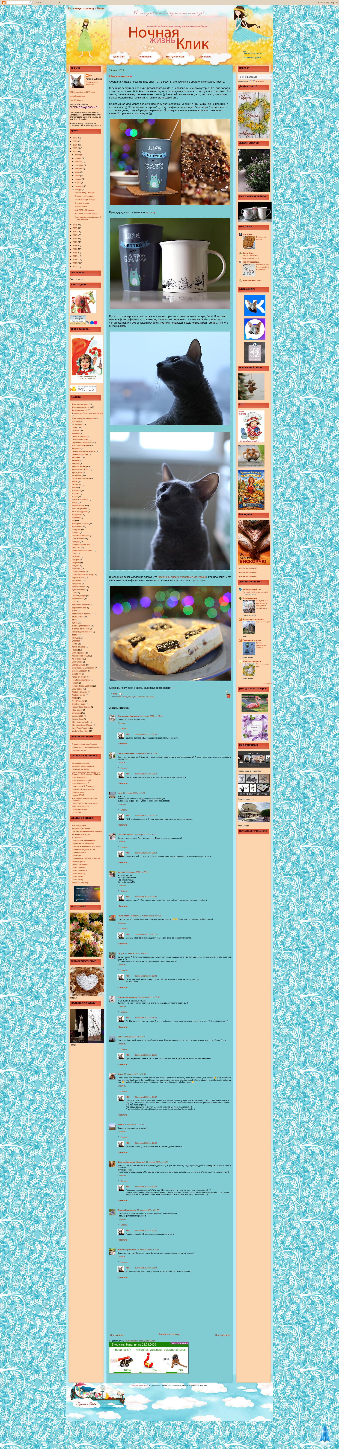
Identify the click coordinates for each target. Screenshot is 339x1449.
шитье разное (78, 653)
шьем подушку (78, 873)
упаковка (76, 641)
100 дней (76, 421)
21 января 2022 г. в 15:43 (146, 1143)
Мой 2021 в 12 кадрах (84, 210)
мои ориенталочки (80, 523)
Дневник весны (79, 466)
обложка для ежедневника (83, 840)
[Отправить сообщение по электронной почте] (120, 694)
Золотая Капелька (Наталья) (131, 1162)
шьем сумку (77, 879)
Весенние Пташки (80, 439)
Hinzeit (75, 683)
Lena (120, 793)
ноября (78, 158)
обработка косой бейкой (83, 843)
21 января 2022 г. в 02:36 (150, 916)
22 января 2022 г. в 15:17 (157, 1162)
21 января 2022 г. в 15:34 (146, 1018)
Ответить (122, 723)
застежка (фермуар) (81, 834)
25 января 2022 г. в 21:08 (146, 1268)
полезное (76, 569)
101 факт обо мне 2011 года (82, 92)
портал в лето (78, 578)
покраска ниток (79, 750)
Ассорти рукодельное (253, 619)
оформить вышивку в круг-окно (86, 846)
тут (148, 212)
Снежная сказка (82, 203)
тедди (74, 635)
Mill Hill (75, 698)
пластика (76, 557)
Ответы (124, 729)
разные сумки (78, 861)
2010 (75, 263)
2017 (75, 239)
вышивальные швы (81, 763)
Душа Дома (77, 472)
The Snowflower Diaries (82, 725)
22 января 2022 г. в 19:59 (146, 1187)
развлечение (78, 599)
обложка (75, 533)
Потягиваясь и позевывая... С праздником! (88, 218)
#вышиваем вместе (81, 407)
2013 (75, 253)
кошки (75, 496)
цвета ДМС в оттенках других (85, 803)
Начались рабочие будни (86, 214)
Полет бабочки (78, 572)
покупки (75, 566)
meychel (121, 872)
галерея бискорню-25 (247, 572)
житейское (76, 475)
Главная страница (169, 1334)
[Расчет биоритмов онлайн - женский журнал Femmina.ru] (149, 1373)
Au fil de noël (77, 659)
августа (78, 169)
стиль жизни (77, 617)
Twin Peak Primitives (81, 728)
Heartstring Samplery (81, 680)
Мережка (76, 517)
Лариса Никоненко (127, 1210)
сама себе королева (81, 605)
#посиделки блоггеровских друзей (87, 413)
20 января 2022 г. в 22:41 (137, 872)
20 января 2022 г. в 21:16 (146, 753)
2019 (75, 232)
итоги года (76, 484)
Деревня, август (263, 622)
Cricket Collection (79, 671)
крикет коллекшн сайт (82, 780)
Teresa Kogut (78, 719)
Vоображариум (250, 598)
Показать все (267, 683)
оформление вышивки (82, 551)
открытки (76, 548)
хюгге (74, 644)
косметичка (77, 837)
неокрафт (76, 530)
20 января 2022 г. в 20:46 (151, 716)
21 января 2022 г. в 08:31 (149, 997)
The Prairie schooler (80, 722)
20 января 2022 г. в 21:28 (145, 835)
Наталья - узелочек (127, 1249)
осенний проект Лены (81, 545)
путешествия (78, 590)
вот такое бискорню (81, 445)
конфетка (76, 490)
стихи (74, 620)
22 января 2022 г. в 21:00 (148, 1210)
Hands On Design (79, 809)
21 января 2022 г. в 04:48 (136, 953)
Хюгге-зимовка (78, 647)
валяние (75, 433)
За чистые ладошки (81, 478)
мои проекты (145, 57)
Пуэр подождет (79, 596)
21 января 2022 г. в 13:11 (136, 1124)
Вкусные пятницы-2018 (82, 442)
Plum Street (77, 710)
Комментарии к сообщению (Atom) (140, 1341)
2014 (75, 249)
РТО (74, 602)
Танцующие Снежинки (82, 632)
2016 (75, 242)
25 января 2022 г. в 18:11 (148, 1249)
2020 (75, 228)
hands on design (79, 677)
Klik (90, 75)
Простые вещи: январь (85, 200)
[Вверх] (324, 1434)
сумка (75, 623)
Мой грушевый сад (252, 589)
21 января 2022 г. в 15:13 (146, 934)
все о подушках (79, 825)
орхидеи (75, 542)
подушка (76, 563)
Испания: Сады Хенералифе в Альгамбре (262, 266)
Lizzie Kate (76, 812)
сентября (79, 165)
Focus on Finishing (80, 882)
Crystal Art (76, 674)
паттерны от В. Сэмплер (83, 786)
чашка (75, 650)
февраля (79, 186)
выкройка (76, 448)
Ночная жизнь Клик (252, 281)
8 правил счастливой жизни (84, 744)
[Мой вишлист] (83, 392)
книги (74, 487)
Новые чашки (81, 206)
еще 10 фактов (76, 100)
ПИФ (74, 554)
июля (77, 172)
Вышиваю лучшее (80, 454)
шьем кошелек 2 (79, 870)
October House (78, 704)
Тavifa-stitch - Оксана (128, 916)
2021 (75, 225)
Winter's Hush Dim (80, 731)
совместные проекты (81, 614)
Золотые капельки (252, 661)
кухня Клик (118, 57)
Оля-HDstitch (78, 539)
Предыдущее (222, 1335)
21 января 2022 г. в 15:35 (146, 1055)
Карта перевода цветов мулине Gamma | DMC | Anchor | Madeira (86, 773)
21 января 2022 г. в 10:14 (135, 1074)
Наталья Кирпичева (127, 997)
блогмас (75, 430)
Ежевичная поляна (252, 640)
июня (77, 176)
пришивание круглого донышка (86, 858)
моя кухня (247, 234)
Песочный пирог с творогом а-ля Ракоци (182, 576)
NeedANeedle (78, 701)
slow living (76, 713)
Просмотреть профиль (92, 83)
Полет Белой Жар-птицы (83, 575)
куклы (74, 502)
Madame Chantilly (79, 692)
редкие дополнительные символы (87, 747)
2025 (75, 141)
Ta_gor (121, 953)
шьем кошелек (78, 867)
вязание (75, 460)
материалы (77, 514)
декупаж (75, 463)
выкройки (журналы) (81, 828)
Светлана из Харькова (128, 716)
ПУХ (74, 593)
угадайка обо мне (77, 96)
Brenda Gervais (79, 665)
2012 (75, 256)
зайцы (75, 481)
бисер (74, 427)
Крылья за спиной (80, 499)
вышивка (76, 457)
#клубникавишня (79, 410)
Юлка (120, 1074)
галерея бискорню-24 (247, 576)
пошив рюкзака (79, 852)
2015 (75, 246)
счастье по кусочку (81, 629)
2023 (75, 148)
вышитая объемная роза (83, 766)
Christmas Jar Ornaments (83, 668)
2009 (75, 267)
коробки (75, 493)
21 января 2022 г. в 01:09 (146, 734)
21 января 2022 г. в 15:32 (146, 976)
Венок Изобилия (79, 436)
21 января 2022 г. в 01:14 (146, 774)
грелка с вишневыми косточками (87, 831)
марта (78, 183)
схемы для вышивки (81, 626)
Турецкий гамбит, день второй (255, 592)
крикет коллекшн (79, 777)
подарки (75, 560)
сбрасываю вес (79, 608)
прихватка (76, 855)
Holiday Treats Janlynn (82, 686)
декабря (79, 155)
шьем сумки (77, 876)
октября (79, 162)
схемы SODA (78, 795)
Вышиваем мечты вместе (83, 451)
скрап (74, 611)
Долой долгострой (80, 469)
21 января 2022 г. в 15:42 (146, 1097)
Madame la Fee (78, 695)
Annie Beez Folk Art (80, 656)
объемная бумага (80, 536)
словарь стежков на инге (83, 789)
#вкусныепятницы (80, 404)
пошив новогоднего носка (83, 849)
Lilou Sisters (205, 57)
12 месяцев (77, 424)
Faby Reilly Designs (80, 806)
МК (73, 520)
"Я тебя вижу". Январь (85, 192)
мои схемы (77, 526)
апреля (78, 179)
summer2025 (77, 716)
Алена (121, 1124)
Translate (260, 81)
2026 (75, 138)
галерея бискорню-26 (247, 568)
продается (76, 584)
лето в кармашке (79, 508)
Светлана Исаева (126, 753)
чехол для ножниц (80, 864)
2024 (75, 145)
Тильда (75, 638)
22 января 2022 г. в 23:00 (146, 1230)
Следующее (117, 1335)
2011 (75, 260)
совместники (78, 792)
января (78, 189)
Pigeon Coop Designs (81, 707)
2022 (75, 152)
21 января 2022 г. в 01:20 (146, 897)
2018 (75, 235)
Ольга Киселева (125, 835)
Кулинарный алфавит (84, 196)
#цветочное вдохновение (83, 418)
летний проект (78, 505)
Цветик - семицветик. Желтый (261, 645)
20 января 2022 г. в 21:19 (134, 793)
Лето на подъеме (79, 511)
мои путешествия (175, 57)
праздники (76, 581)
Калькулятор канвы (80, 769)
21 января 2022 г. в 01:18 (146, 815)
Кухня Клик (248, 253)
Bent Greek (77, 662)
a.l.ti (119, 1037)
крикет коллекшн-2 (80, 783)
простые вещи (78, 587)
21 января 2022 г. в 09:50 (134, 1037)
